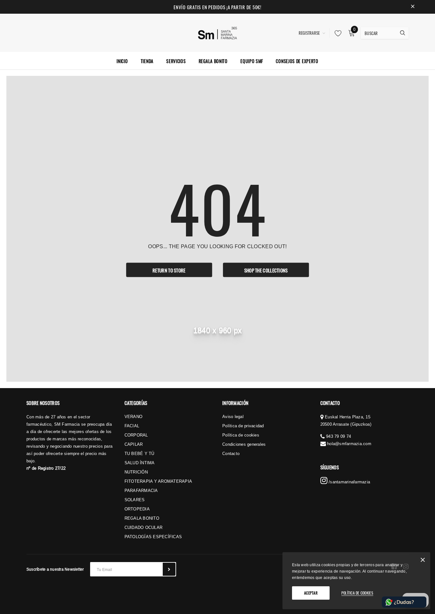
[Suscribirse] (169, 569)
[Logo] (217, 32)
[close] (413, 7)
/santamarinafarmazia (348, 481)
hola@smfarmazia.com (349, 443)
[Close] (422, 561)
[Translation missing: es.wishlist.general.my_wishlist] (336, 33)
